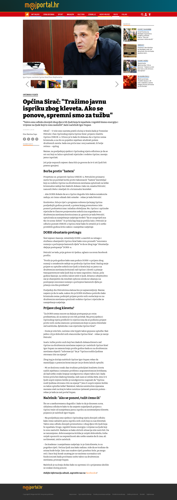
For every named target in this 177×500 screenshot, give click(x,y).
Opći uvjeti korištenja (84, 494)
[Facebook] (24, 139)
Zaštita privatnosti (132, 494)
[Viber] (36, 139)
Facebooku (91, 473)
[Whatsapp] (32, 139)
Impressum (73, 494)
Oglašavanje (150, 494)
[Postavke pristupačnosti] (149, 14)
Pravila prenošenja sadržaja (101, 494)
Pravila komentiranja (118, 494)
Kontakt (142, 494)
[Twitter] (28, 139)
